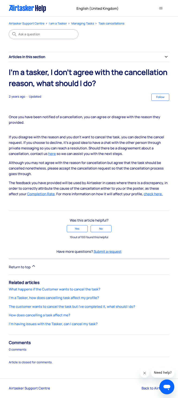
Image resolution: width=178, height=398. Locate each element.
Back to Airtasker (155, 388)
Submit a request (107, 251)
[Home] (27, 8)
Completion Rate (41, 193)
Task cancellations (111, 23)
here (52, 153)
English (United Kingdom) (97, 8)
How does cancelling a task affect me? (39, 315)
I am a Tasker (58, 23)
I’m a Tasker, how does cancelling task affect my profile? (54, 297)
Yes (77, 229)
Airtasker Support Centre (26, 23)
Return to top (20, 267)
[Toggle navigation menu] (161, 8)
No (101, 229)
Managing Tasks (82, 23)
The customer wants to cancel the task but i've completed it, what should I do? (72, 306)
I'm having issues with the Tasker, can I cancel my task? (53, 323)
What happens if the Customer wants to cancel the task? (54, 289)
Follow (160, 97)
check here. (153, 193)
